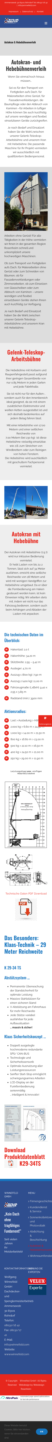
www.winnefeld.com (16, 1354)
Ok (41, 1431)
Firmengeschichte (38, 1201)
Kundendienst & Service (38, 1209)
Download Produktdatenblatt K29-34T (25, 1156)
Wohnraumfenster (38, 1255)
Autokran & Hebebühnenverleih (38, 1247)
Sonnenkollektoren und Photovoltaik (38, 1221)
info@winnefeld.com (27, 5)
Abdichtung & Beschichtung (38, 1235)
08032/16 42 (12, 1325)
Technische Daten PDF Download (26, 893)
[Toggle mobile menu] (46, 23)
